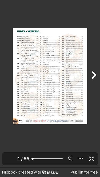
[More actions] (80, 158)
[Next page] (93, 83)
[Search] (70, 158)
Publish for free (84, 172)
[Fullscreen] (91, 158)
